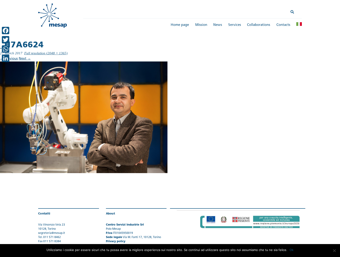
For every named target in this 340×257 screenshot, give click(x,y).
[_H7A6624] (83, 117)
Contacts (283, 25)
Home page (180, 25)
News (217, 25)
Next (25, 59)
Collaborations (258, 25)
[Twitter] (5, 39)
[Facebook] (5, 30)
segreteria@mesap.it (51, 233)
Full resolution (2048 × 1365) (46, 53)
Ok (292, 250)
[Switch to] (299, 24)
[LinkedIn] (5, 58)
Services (234, 25)
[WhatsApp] (5, 49)
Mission (201, 25)
